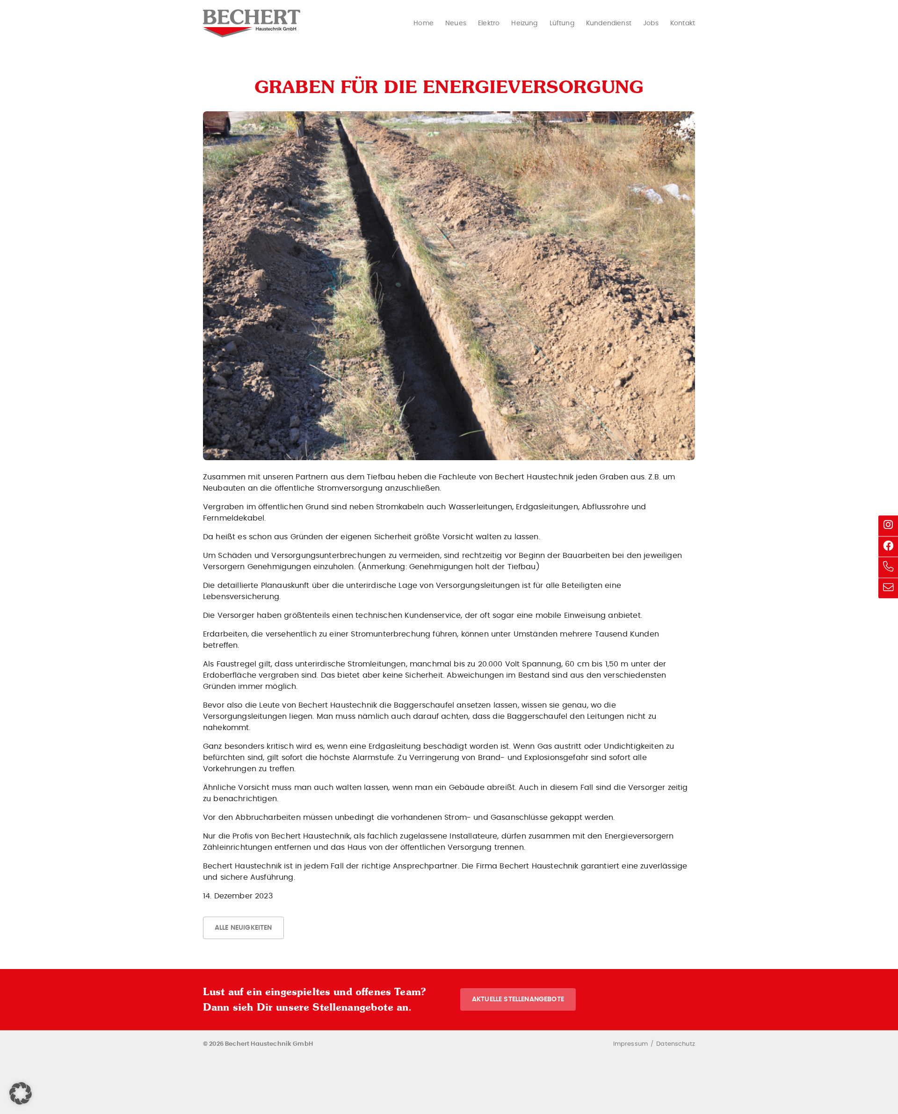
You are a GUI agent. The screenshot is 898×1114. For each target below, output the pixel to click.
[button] (20, 1093)
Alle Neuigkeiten (243, 927)
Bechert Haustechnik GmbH (251, 23)
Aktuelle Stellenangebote (518, 999)
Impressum (630, 1044)
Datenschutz (675, 1044)
